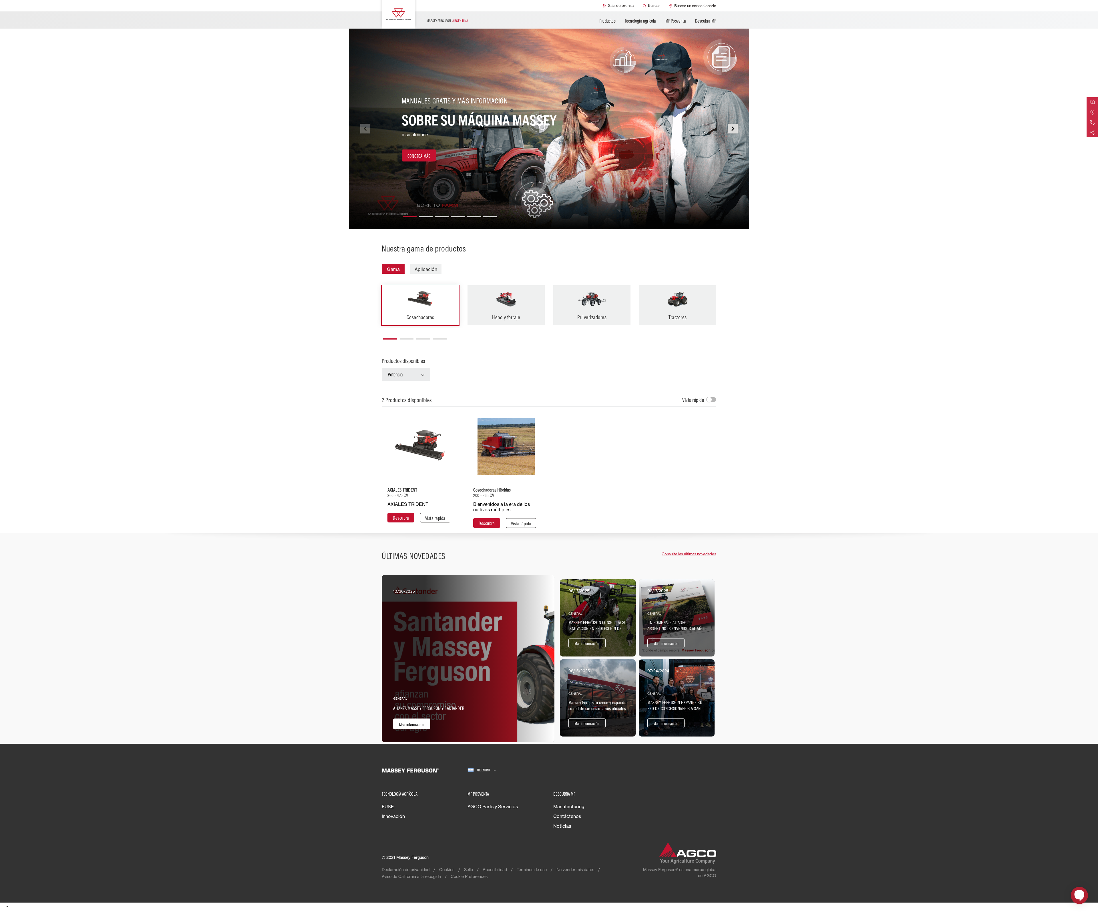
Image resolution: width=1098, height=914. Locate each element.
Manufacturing (568, 806)
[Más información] (468, 658)
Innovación (393, 816)
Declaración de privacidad (405, 869)
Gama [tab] (393, 269)
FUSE (388, 806)
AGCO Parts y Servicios (493, 806)
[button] (410, 214)
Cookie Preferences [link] (469, 876)
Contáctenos (567, 816)
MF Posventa (675, 21)
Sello (468, 869)
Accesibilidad (495, 869)
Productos (607, 21)
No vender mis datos (575, 869)
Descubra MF (705, 21)
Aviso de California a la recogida (411, 876)
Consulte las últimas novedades (689, 554)
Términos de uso (532, 869)
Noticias (562, 826)
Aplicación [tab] (426, 269)
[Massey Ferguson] (398, 14)
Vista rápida (693, 400)
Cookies (446, 869)
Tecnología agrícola (640, 21)
